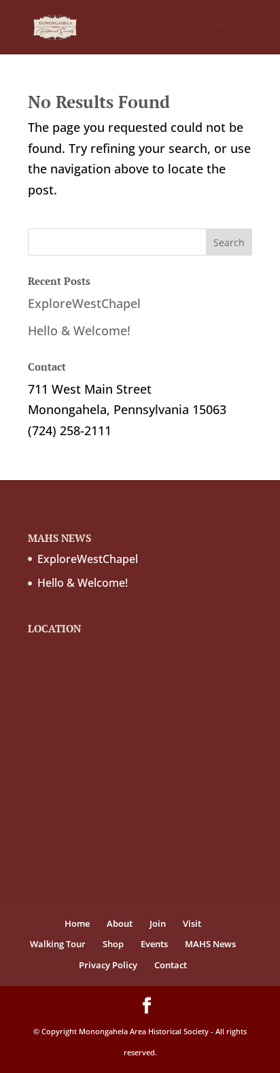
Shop (113, 944)
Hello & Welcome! (79, 330)
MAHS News (210, 944)
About (120, 923)
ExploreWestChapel (84, 303)
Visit (192, 923)
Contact (170, 965)
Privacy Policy (108, 965)
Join (158, 923)
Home (77, 923)
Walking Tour (58, 944)
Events (154, 944)
